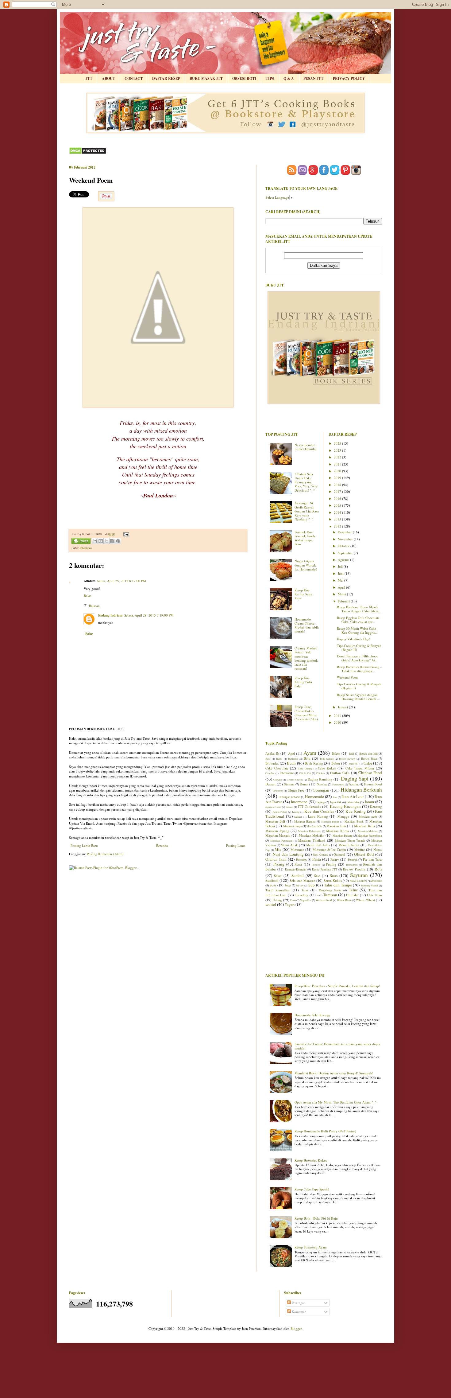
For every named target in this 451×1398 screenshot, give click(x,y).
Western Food (324, 900)
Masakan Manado (278, 835)
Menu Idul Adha (318, 845)
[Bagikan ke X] (106, 541)
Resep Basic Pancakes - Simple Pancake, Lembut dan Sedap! (337, 985)
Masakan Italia (364, 826)
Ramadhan (351, 864)
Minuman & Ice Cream (329, 849)
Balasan (94, 605)
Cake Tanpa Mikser (359, 768)
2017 (338, 491)
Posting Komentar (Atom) (105, 853)
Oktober (344, 545)
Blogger (296, 1328)
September (346, 553)
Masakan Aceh (368, 817)
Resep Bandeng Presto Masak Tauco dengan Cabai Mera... (359, 609)
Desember (345, 532)
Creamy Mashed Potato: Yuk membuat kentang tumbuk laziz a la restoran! (306, 658)
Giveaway (278, 790)
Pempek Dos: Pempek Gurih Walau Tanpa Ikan (305, 538)
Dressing (322, 784)
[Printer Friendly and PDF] (81, 542)
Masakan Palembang (369, 836)
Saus (333, 875)
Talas (304, 890)
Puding (331, 864)
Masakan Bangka (304, 822)
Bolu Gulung (326, 758)
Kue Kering (355, 811)
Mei (341, 580)
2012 (338, 526)
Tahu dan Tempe (338, 885)
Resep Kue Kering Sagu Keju (303, 594)
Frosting (354, 784)
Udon (293, 900)
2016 (338, 498)
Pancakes (301, 860)
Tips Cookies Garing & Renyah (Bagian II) (359, 647)
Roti (378, 869)
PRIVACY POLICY (349, 78)
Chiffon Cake (339, 772)
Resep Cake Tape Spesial (312, 1189)
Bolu (307, 758)
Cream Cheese (295, 779)
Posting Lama (235, 845)
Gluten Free (296, 790)
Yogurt (290, 904)
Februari (344, 601)
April (342, 587)
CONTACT (134, 78)
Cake (368, 763)
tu (317, 895)
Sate (317, 875)
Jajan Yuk (335, 802)
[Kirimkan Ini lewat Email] (95, 541)
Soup (288, 885)
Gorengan (321, 790)
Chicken (320, 773)
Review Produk (354, 869)
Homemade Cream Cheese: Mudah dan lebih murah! (307, 625)
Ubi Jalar (352, 895)
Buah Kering (314, 763)
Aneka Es (272, 753)
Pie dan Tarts (372, 859)
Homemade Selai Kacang (312, 1015)
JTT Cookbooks (309, 806)
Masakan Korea (337, 830)
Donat (304, 784)
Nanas (377, 849)
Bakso (336, 753)
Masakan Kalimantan (309, 831)
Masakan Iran (336, 826)
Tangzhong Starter (330, 890)
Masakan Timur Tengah (350, 841)
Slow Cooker (357, 881)
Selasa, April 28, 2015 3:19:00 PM (149, 615)
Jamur (369, 801)
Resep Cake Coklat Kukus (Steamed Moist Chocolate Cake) (306, 712)
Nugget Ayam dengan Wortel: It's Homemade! (306, 565)
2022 (338, 457)
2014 (338, 512)
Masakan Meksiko (312, 835)
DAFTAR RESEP (166, 78)
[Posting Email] (125, 534)
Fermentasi (338, 784)
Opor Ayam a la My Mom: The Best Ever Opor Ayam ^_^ (335, 1102)
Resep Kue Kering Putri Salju (303, 682)
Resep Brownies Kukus (311, 1160)
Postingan (298, 1302)
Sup (311, 885)
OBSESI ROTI (244, 78)
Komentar (298, 1311)
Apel (291, 753)
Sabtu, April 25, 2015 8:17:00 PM (121, 580)
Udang (277, 900)
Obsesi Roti (364, 854)
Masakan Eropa (292, 826)
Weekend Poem (348, 677)
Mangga (343, 816)
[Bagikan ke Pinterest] (118, 541)
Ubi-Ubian (374, 895)
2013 (338, 519)
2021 (338, 464)
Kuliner (298, 816)
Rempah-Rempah (295, 869)
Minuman (297, 849)
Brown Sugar (369, 759)
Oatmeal (339, 854)
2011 (338, 715)
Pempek (352, 860)
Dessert (270, 784)
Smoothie (376, 881)
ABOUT (108, 78)
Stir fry (299, 885)
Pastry (334, 859)
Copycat (277, 779)
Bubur (335, 763)
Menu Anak (289, 845)
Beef (268, 758)
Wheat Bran (344, 900)
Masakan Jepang (277, 830)
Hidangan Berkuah (361, 789)
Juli (341, 566)
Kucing (295, 811)
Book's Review (347, 758)
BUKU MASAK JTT (206, 78)
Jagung (320, 802)
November (346, 539)
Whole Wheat (365, 900)
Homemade (314, 796)
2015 (338, 505)
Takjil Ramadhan (278, 890)
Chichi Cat (305, 773)
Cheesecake (287, 773)
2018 (338, 484)
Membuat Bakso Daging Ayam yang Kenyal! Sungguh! (334, 1073)
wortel (270, 904)
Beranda (162, 845)
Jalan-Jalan (353, 802)
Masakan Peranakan (281, 840)
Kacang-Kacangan (345, 806)
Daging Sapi (354, 778)
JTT (89, 78)
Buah (291, 763)
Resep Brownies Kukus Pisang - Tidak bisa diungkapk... (359, 668)
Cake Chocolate (276, 768)
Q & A (288, 78)
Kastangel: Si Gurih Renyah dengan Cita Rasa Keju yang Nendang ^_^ (307, 510)
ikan (335, 797)
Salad (278, 875)
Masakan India (314, 826)
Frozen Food (373, 784)
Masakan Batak (354, 822)
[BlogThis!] (101, 541)
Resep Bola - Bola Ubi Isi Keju (316, 1218)
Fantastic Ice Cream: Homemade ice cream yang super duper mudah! (337, 1046)
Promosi (316, 864)
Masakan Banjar (330, 821)
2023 (338, 450)
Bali (351, 754)
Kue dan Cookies (319, 811)
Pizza (298, 864)
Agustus (344, 559)
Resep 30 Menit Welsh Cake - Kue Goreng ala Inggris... (357, 630)
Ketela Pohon (280, 811)
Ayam (309, 752)
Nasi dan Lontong (288, 854)
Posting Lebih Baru (84, 845)
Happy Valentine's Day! (353, 639)
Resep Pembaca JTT (324, 869)
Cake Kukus (327, 768)
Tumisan (330, 895)
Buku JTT (354, 763)
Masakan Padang (343, 836)
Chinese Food (370, 772)
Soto (273, 885)
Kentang (376, 806)
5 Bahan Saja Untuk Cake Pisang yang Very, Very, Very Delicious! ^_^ (306, 482)
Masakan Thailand (311, 840)
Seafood (272, 880)
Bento (279, 758)
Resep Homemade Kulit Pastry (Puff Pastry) (325, 1131)
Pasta (316, 859)
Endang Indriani (110, 615)
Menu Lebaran (349, 845)
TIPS (270, 78)
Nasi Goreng (320, 855)
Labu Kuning (318, 816)
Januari (343, 707)
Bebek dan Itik (368, 754)
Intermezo (86, 548)
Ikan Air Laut (352, 796)
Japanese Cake (273, 806)
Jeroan (289, 806)
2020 (338, 471)
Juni (341, 573)
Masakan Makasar (368, 831)
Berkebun (293, 758)
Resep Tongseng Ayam (311, 1247)
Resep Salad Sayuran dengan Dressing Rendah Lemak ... (358, 696)
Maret (342, 594)
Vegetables (305, 900)
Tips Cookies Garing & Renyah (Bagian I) (359, 686)
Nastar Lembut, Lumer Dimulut (306, 446)
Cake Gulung (305, 768)
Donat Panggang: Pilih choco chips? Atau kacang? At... (357, 658)
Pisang (278, 864)
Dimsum (289, 784)
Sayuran (359, 874)
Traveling (301, 895)
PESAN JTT (313, 78)
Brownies (272, 763)
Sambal (297, 875)
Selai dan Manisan (303, 880)
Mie (278, 849)
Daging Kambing (320, 779)
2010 (338, 722)
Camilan (269, 773)
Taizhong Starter (369, 885)
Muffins (359, 849)
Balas (87, 595)
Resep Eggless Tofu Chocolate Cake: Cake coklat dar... (358, 619)
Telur (353, 890)
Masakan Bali (275, 821)
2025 (338, 443)
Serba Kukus (333, 880)
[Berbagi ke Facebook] (112, 541)
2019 (338, 477)
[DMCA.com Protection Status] (87, 153)
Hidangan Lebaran (289, 797)
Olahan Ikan (276, 859)
